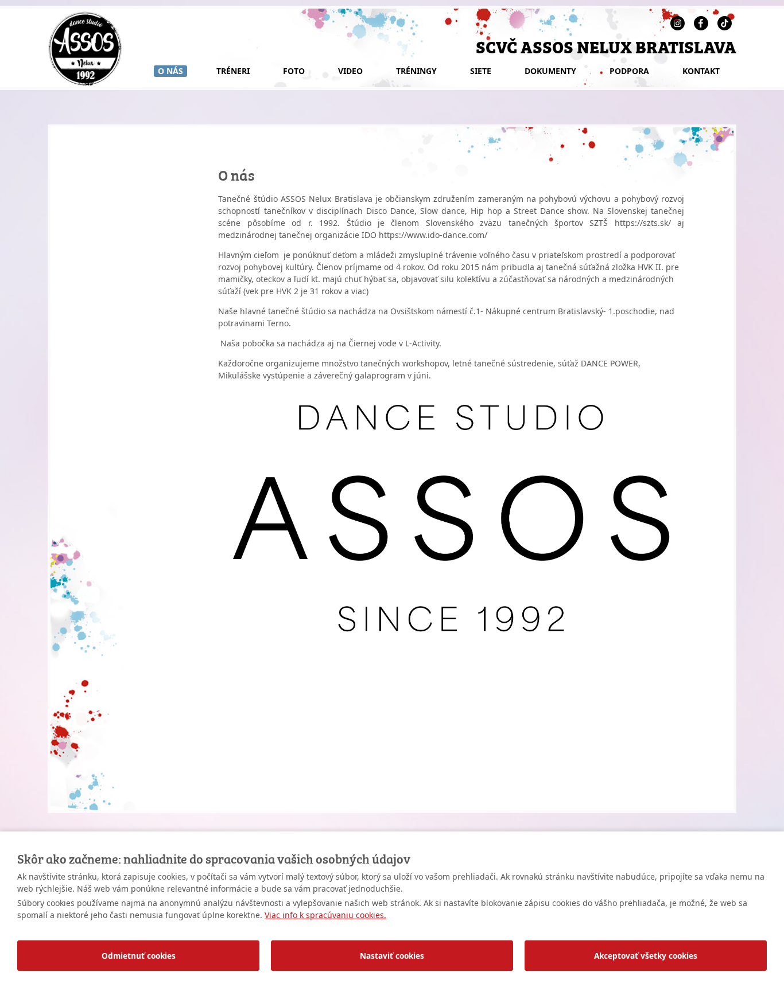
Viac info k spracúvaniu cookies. (325, 914)
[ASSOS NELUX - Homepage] (85, 82)
